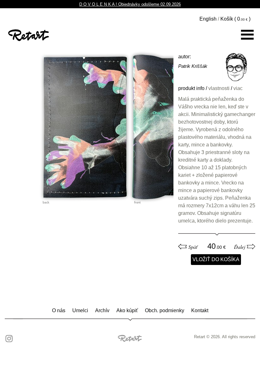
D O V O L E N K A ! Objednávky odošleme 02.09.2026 (130, 4)
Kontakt (199, 310)
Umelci (80, 310)
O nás (58, 310)
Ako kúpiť (127, 310)
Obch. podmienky (164, 310)
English (208, 19)
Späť (192, 247)
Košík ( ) (235, 19)
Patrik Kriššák (192, 66)
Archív (102, 310)
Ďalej (239, 247)
